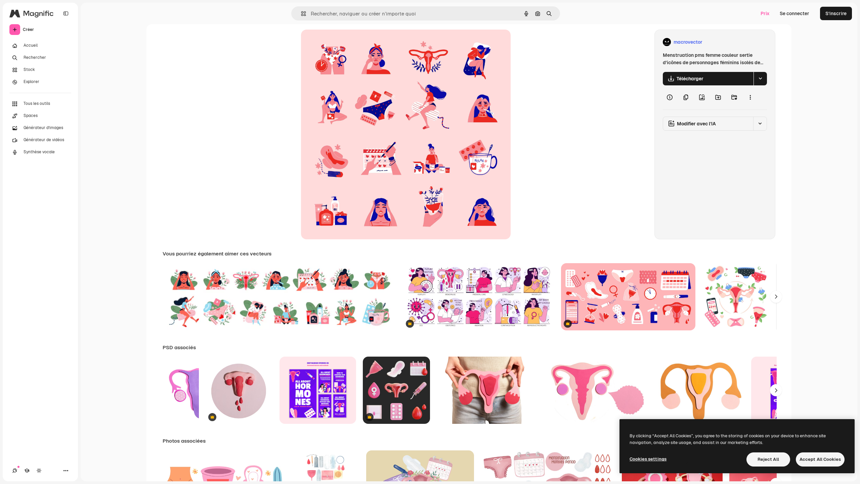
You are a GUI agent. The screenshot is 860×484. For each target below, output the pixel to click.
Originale (345, 42)
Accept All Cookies (820, 459)
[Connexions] (14, 470)
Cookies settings (648, 459)
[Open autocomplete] (301, 13)
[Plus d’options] (750, 97)
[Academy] (27, 470)
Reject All (768, 459)
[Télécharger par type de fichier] (760, 78)
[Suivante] (776, 296)
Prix (765, 13)
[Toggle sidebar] (65, 13)
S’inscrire (836, 13)
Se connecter (794, 13)
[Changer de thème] (39, 470)
